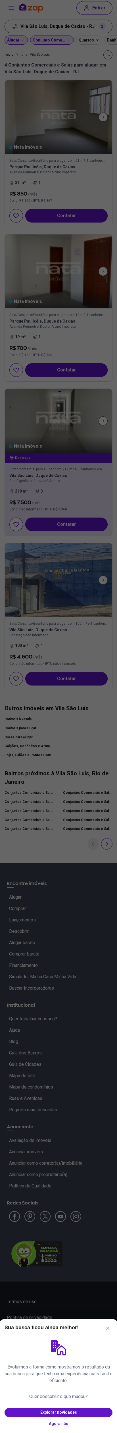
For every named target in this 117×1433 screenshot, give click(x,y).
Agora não (58, 1423)
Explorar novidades (58, 1412)
